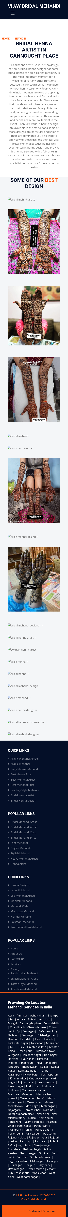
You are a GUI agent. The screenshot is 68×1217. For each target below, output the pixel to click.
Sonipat (44, 1153)
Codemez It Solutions (42, 1211)
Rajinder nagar (38, 1137)
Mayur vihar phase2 (32, 1098)
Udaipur (30, 1165)
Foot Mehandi (19, 843)
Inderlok (13, 1063)
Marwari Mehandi (22, 901)
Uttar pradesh (36, 1169)
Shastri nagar (28, 1153)
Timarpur (52, 1161)
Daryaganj (29, 1031)
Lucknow (14, 1090)
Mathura (13, 1094)
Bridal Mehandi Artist (24, 822)
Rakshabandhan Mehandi (26, 927)
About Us (16, 953)
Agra (11, 1015)
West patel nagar (28, 1177)
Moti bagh (32, 1106)
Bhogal (12, 1023)
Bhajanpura (17, 1019)
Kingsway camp (39, 1078)
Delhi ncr (14, 1035)
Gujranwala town (45, 1051)
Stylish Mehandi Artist (24, 978)
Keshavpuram (49, 1074)
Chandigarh (17, 1027)
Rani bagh (26, 1141)
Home (6, 38)
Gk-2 (22, 1047)
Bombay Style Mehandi (25, 790)
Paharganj (14, 1122)
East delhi (26, 1039)
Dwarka (13, 1039)
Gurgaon (14, 1055)
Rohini (54, 1141)
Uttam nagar (16, 1169)
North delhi (45, 1118)
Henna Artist (18, 864)
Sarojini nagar (43, 1145)
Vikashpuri (23, 1173)
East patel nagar (18, 1043)
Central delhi (51, 1023)
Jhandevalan (30, 1066)
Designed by (21, 1211)
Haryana (13, 1059)
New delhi (43, 1114)
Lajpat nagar (26, 1082)
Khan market (18, 1078)
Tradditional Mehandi (24, 989)
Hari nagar (51, 1055)
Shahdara (14, 1149)
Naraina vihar (32, 1110)
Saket (28, 1145)
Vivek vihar (39, 1173)
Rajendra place (17, 1137)
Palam (28, 1122)
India (39, 1063)
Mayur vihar (34, 1102)
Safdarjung (15, 1145)
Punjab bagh (43, 1129)
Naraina (48, 1110)
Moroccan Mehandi (22, 911)
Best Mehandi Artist (23, 779)
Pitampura (15, 1129)
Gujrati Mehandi (21, 848)
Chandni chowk (37, 1027)
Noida (32, 1118)
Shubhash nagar (41, 1157)
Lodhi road (33, 1086)
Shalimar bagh (32, 1149)
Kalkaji (44, 1066)
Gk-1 (13, 1047)
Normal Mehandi (21, 916)
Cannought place (30, 1023)
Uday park (44, 1165)
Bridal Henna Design (23, 800)
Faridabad (37, 1043)
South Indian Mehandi (24, 973)
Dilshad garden (47, 1035)
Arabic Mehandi (20, 764)
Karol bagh (32, 1074)
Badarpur (54, 1015)
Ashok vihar (38, 1015)
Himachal (43, 1059)
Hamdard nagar (32, 1055)
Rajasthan (49, 1133)
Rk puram (41, 1141)
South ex (22, 1157)
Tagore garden (17, 1161)
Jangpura (14, 1066)
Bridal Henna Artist (22, 795)
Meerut (49, 1102)
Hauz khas (28, 1059)
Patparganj (41, 1125)
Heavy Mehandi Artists (24, 858)
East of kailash (44, 1039)
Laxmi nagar (16, 1086)
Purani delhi (15, 1133)
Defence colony (48, 1031)
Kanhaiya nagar (28, 1070)
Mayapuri (28, 1094)
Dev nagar (28, 1035)
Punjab (28, 1129)
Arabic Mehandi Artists (25, 758)
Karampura (15, 1074)
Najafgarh (14, 1110)
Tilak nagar (37, 1161)
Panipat (39, 1122)
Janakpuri (51, 1063)
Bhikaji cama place (39, 1019)
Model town (15, 1106)
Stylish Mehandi (20, 853)
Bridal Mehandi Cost (23, 832)
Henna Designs (20, 885)
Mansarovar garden (34, 1090)
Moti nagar (48, 1106)
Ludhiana (48, 1086)
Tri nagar (16, 1165)
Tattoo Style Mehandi (24, 984)
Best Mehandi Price (22, 785)
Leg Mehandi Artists (23, 895)
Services (21, 38)
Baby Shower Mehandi (24, 769)
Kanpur (45, 1070)
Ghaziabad (52, 1043)
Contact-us (17, 959)
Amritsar (22, 1015)
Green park (25, 1051)
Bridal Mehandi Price (23, 837)
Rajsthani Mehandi (22, 922)
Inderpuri (27, 1063)
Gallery (15, 969)
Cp (19, 1031)
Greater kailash (37, 1047)
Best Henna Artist (22, 774)
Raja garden (33, 1133)
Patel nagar (24, 1125)
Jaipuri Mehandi (20, 890)
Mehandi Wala (19, 906)
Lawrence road (46, 1082)
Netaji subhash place (21, 1114)
